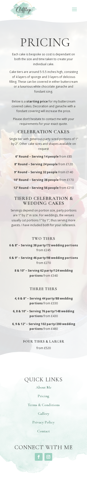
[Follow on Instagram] (48, 457)
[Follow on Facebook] (39, 457)
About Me (43, 387)
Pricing (43, 396)
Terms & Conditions (44, 404)
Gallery (43, 413)
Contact (43, 431)
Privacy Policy (43, 422)
